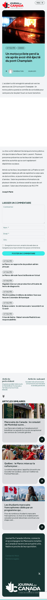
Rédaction (20, 71)
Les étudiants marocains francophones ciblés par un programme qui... (18, 507)
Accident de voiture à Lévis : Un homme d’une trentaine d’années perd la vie (35, 383)
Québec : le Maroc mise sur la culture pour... (19, 464)
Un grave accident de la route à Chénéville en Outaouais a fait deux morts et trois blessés (12, 386)
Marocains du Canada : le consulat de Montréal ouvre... (22, 423)
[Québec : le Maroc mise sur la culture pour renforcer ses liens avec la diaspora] (23, 452)
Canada (21, 48)
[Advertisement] (23, 122)
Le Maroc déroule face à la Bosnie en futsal (21, 275)
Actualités (11, 48)
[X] (39, 574)
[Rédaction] (10, 71)
